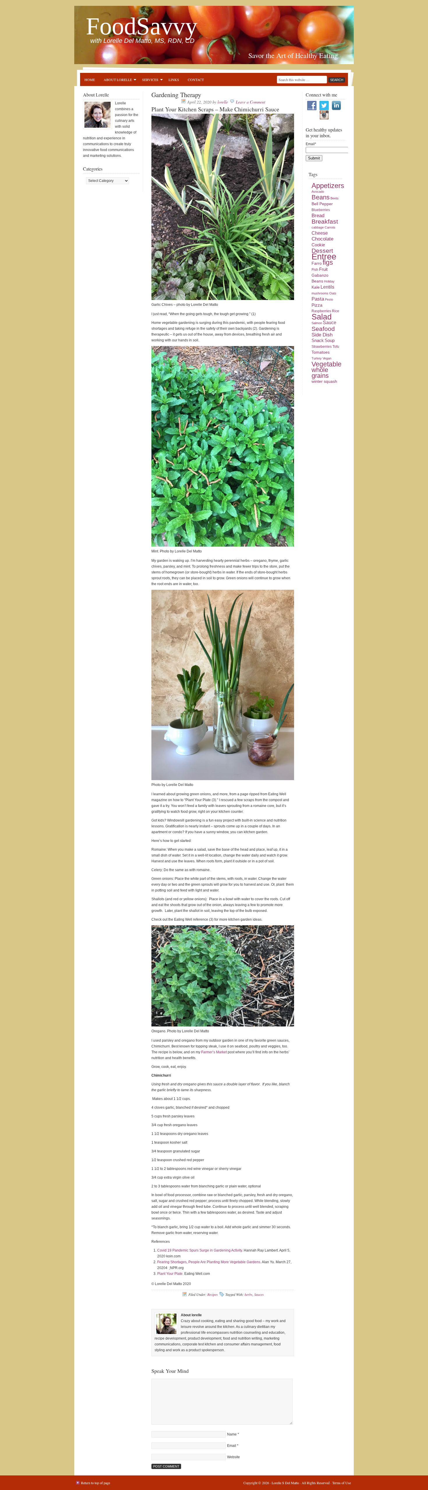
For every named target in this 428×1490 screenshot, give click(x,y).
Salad (322, 316)
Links (174, 79)
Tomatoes (321, 352)
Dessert (322, 250)
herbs (248, 1294)
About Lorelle (115, 80)
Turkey (317, 358)
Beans (321, 197)
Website (233, 1457)
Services (148, 80)
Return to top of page (95, 1482)
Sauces (259, 1294)
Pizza (317, 305)
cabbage (318, 227)
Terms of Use (341, 1482)
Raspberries (321, 311)
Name (232, 1434)
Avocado (318, 191)
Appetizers (328, 185)
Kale (316, 287)
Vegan (327, 358)
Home (89, 79)
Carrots (330, 227)
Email (231, 1446)
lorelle (222, 102)
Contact (196, 79)
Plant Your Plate (170, 1274)
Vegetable (327, 364)
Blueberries (321, 210)
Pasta (318, 299)
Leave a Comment (250, 102)
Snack (318, 340)
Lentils (327, 287)
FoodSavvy (141, 26)
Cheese (320, 233)
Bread (318, 215)
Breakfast (325, 221)
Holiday (329, 281)
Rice (335, 311)
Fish (315, 270)
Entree (324, 256)
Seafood (323, 328)
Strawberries (322, 347)
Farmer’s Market (214, 1052)
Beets (334, 198)
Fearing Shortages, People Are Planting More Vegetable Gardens (208, 1262)
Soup (330, 340)
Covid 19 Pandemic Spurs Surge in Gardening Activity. (200, 1250)
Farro (317, 263)
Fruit (323, 269)
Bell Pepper (322, 204)
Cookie (318, 245)
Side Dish (322, 335)
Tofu (336, 347)
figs (328, 262)
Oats (332, 293)
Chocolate (322, 239)
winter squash (324, 381)
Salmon (317, 323)
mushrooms (320, 293)
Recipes (212, 1294)
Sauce (329, 322)
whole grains (320, 372)
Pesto (329, 299)
